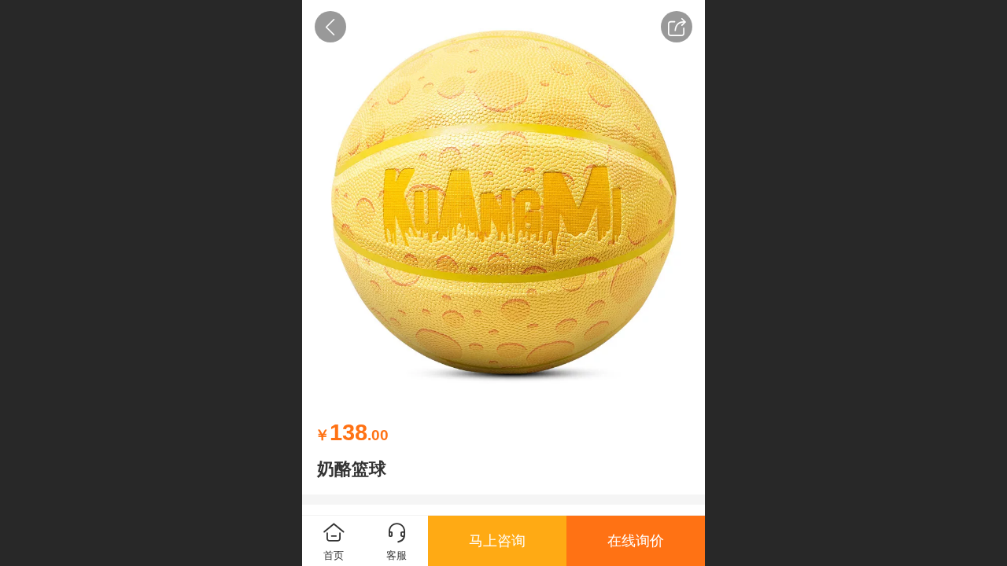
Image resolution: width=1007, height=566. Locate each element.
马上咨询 (497, 541)
